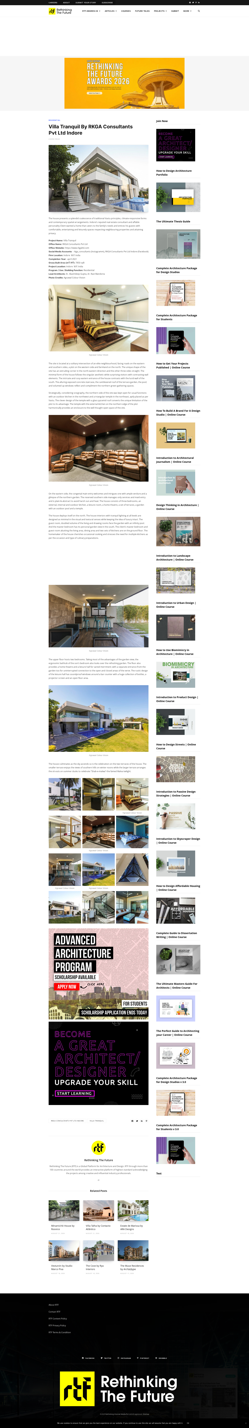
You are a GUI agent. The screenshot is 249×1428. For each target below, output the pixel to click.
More (186, 11)
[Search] (199, 11)
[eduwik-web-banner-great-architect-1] (98, 1104)
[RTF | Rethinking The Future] (61, 11)
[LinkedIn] (142, 1121)
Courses (126, 11)
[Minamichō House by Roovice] (64, 1210)
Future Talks (142, 11)
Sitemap (146, 1414)
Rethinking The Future (98, 1160)
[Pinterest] (146, 1121)
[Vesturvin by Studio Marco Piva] (64, 1250)
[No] (245, 1423)
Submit (175, 11)
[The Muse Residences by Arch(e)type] (133, 1250)
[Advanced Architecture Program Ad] (98, 1018)
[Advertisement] (124, 36)
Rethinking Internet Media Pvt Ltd (118, 1414)
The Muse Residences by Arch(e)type (132, 1267)
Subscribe (107, 3)
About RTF (54, 1304)
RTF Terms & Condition (60, 1332)
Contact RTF (54, 1311)
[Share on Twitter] (137, 1121)
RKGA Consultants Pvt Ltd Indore (67, 1121)
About (66, 3)
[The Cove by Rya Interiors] (98, 1250)
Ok (188, 1423)
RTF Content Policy (58, 1318)
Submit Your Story (86, 3)
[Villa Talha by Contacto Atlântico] (98, 1210)
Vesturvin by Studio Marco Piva (61, 1267)
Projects (159, 11)
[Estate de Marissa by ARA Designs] (133, 1210)
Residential (54, 120)
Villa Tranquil (97, 1121)
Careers (53, 3)
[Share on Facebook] (132, 1121)
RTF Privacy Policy (57, 1325)
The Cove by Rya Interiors (95, 1267)
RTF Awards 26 (90, 11)
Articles (110, 11)
